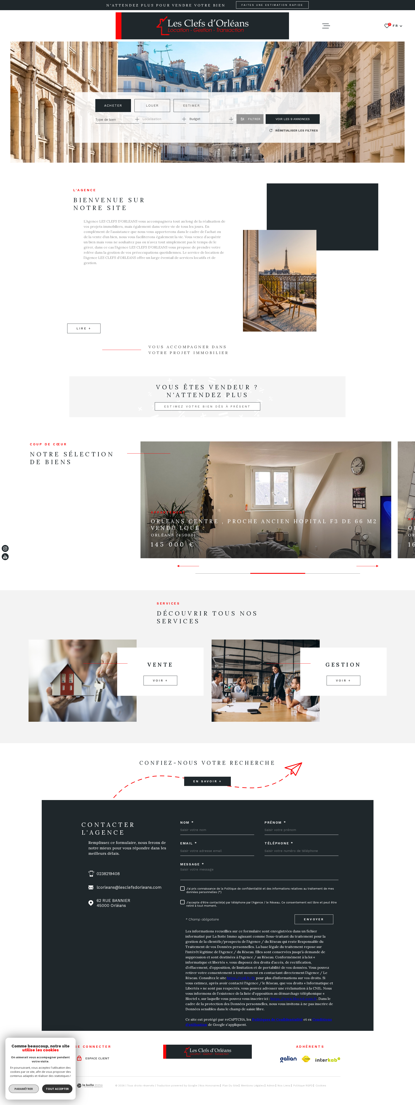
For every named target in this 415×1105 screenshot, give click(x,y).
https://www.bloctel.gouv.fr (294, 998)
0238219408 (108, 873)
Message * (192, 864)
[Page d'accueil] (202, 25)
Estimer (191, 105)
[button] (180, 566)
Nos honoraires (210, 1085)
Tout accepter (57, 1089)
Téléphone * (279, 843)
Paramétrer (24, 1089)
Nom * (187, 822)
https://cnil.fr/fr (241, 978)
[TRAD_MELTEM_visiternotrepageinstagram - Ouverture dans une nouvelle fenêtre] (5, 548)
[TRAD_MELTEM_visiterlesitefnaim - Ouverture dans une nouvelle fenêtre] (306, 1059)
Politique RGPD (303, 1085)
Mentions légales (252, 1085)
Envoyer (314, 919)
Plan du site (230, 1085)
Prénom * (275, 822)
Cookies (321, 1085)
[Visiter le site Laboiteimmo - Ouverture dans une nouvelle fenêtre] (90, 1086)
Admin (271, 1085)
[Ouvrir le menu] (326, 26)
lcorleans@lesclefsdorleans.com (129, 887)
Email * (188, 843)
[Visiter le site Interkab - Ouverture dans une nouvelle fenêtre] (327, 1059)
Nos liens (284, 1085)
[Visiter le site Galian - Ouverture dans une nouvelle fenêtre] (288, 1059)
